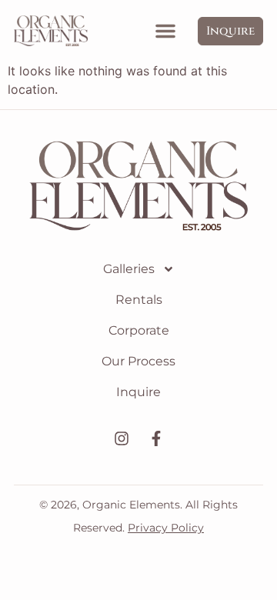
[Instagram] (121, 438)
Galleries (129, 269)
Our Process (138, 361)
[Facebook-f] (156, 438)
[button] (165, 31)
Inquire (138, 392)
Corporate (138, 330)
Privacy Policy (166, 528)
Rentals (138, 299)
